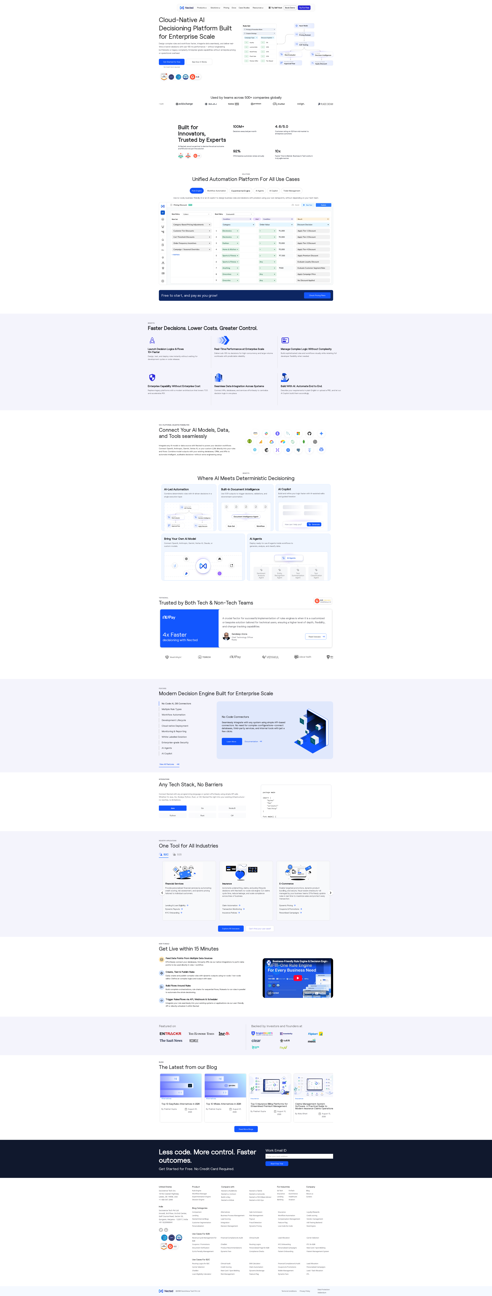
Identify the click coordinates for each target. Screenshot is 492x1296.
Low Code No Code (285, 1226)
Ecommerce (293, 1193)
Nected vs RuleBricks (229, 1191)
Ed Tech (280, 1190)
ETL (308, 1274)
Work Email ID (275, 1150)
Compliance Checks (256, 1251)
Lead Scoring (226, 1219)
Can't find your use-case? (260, 928)
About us (309, 1193)
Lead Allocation (284, 1238)
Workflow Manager (199, 1193)
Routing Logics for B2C (200, 1263)
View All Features (167, 764)
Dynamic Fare (226, 1251)
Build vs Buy (225, 1197)
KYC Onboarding (284, 1244)
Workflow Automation (286, 1215)
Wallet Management (286, 1270)
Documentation (251, 741)
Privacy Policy (305, 1291)
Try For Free (304, 8)
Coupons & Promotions (287, 1267)
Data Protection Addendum (324, 1291)
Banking (280, 1199)
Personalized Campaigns (287, 1248)
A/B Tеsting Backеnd (314, 1222)
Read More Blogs (246, 1129)
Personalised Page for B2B (259, 1248)
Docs (234, 8)
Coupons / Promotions (201, 1244)
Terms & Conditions (289, 1291)
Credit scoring (312, 1215)
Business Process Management (232, 1215)
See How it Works (199, 62)
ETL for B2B (311, 1244)
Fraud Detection (255, 1222)
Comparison (197, 1212)
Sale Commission (255, 1212)
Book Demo (290, 8)
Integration (225, 1222)
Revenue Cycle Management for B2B (204, 1239)
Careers (309, 1196)
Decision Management (229, 1226)
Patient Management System (318, 1251)
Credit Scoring (226, 1267)
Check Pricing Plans (317, 295)
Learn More (231, 741)
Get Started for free (171, 62)
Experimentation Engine (201, 1196)
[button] (202, 8)
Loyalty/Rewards (313, 1212)
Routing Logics (255, 1244)
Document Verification (200, 1248)
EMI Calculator (254, 1263)
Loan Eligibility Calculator (201, 1274)
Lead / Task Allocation (315, 1270)
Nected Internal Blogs (200, 1219)
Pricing (226, 8)
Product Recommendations (231, 1248)
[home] (186, 8)
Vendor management (315, 1219)
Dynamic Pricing (255, 1226)
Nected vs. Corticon (228, 1194)
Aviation (292, 1199)
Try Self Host (276, 8)
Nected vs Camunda (257, 1194)
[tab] (197, 191)
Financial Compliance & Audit (232, 1238)
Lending (280, 1196)
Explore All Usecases (230, 928)
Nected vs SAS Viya (256, 1200)
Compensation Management (289, 1219)
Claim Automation (256, 1267)
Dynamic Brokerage (256, 1270)
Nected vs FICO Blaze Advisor (260, 1197)
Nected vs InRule (227, 1200)
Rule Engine (196, 1190)
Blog (308, 1190)
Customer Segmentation (201, 1222)
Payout (252, 1219)
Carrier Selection (313, 1238)
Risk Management (256, 1215)
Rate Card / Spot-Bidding (316, 1248)
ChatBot (224, 1244)
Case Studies (244, 8)
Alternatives (225, 1212)
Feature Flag (283, 1222)
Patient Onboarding (285, 1251)
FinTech (291, 1190)
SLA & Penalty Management (203, 1251)
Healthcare (293, 1196)
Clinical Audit (254, 1238)
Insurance (281, 1193)
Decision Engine (198, 1199)
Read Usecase (315, 634)
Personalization (198, 1226)
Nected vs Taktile (255, 1191)
